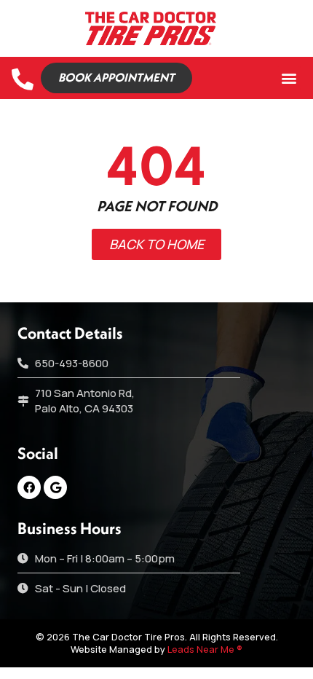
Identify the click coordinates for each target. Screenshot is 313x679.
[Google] (55, 487)
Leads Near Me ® (204, 649)
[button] (289, 78)
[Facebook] (29, 487)
